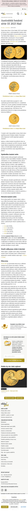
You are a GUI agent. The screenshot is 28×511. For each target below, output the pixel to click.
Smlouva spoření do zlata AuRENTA (9, 435)
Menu (25, 9)
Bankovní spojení (5, 441)
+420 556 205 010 (7, 475)
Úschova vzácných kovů (6, 417)
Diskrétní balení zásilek (6, 443)
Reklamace (3, 422)
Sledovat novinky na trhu (14, 360)
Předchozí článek (9, 398)
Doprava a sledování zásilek (7, 448)
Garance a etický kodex (6, 430)
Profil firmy (3, 459)
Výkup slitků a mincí (5, 413)
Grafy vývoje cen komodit (7, 461)
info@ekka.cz (8, 476)
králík (5, 231)
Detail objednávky (5, 424)
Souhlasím (4, 507)
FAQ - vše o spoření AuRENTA (8, 452)
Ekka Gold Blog (4, 457)
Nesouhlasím (14, 507)
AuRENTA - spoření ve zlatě (7, 415)
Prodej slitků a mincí (5, 410)
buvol (5, 228)
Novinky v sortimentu (5, 27)
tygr (5, 229)
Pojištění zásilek (4, 446)
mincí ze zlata (18, 36)
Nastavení (23, 507)
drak (5, 233)
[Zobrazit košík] (24, 13)
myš (5, 226)
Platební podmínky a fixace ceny (8, 439)
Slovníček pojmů (5, 450)
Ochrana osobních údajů (6, 428)
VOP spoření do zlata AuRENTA (8, 437)
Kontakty (3, 466)
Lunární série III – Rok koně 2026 (9, 391)
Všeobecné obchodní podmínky (8, 433)
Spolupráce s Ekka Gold (6, 464)
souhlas (20, 499)
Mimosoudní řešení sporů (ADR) (8, 426)
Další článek (19, 398)
